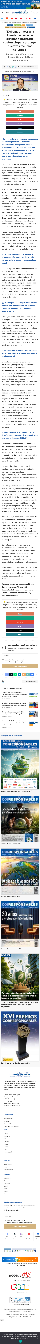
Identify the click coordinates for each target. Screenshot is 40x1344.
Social (23, 25)
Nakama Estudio (14, 1312)
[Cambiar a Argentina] (2, 18)
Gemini (20, 124)
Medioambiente (17, 25)
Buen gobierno (29, 25)
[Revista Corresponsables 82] (20, 924)
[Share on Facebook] (7, 66)
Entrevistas (10, 25)
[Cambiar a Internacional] (35, 18)
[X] (15, 1236)
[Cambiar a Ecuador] (21, 18)
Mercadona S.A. (30, 27)
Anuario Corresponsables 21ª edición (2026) (16, 791)
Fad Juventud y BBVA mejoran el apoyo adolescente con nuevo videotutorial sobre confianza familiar (13, 723)
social (4, 263)
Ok (20, 1341)
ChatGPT (20, 115)
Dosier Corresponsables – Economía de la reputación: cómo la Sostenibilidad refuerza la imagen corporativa (20, 1004)
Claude (20, 111)
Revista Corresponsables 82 (11, 949)
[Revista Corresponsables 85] (20, 819)
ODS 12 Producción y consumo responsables (16, 27)
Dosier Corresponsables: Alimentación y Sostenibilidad (18, 587)
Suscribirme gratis (20, 666)
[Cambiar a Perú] (30, 18)
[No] (38, 1338)
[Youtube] (29, 1236)
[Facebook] (7, 1236)
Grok (20, 128)
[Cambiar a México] (25, 18)
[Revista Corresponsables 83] (20, 871)
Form (2, 1320)
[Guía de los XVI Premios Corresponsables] (20, 1036)
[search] (31, 12)
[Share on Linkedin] (19, 674)
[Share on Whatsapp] (15, 674)
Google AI (20, 119)
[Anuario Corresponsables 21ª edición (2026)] (20, 764)
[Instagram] (21, 1236)
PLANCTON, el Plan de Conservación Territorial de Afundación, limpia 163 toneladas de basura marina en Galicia (14, 694)
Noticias (32, 694)
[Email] (24, 674)
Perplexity (20, 132)
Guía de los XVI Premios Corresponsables (15, 1063)
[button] (13, 66)
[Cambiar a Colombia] (16, 18)
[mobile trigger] (3, 12)
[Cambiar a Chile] (11, 18)
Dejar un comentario (31, 681)
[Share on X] (10, 66)
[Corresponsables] (20, 12)
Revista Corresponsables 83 (11, 896)
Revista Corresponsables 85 (11, 844)
